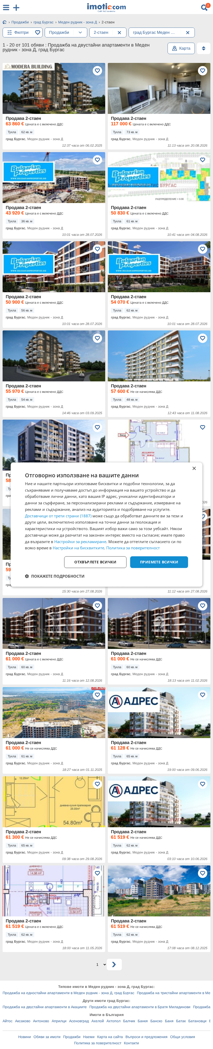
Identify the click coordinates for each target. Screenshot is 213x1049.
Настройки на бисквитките (78, 547)
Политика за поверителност (97, 1043)
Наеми (89, 1037)
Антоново (41, 1021)
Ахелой (97, 1021)
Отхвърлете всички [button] (95, 561)
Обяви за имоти (47, 1037)
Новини (24, 1037)
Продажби (72, 1037)
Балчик (129, 1021)
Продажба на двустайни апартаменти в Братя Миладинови (139, 1007)
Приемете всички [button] (159, 561)
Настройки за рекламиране (80, 541)
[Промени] (80, 32)
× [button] (194, 468)
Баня (169, 1021)
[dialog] (106, 524)
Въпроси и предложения (146, 1037)
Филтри (21, 32)
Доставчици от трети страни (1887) (58, 515)
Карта (184, 48)
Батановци (197, 1021)
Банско (156, 1021)
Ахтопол (113, 1021)
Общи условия (182, 1037)
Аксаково (22, 1021)
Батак (181, 1021)
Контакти (131, 1043)
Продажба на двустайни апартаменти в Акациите (45, 1007)
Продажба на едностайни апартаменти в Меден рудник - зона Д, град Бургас (68, 993)
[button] (54, 576)
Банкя (143, 1021)
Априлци (59, 1021)
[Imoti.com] (5, 22)
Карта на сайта (110, 1037)
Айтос (7, 1021)
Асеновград (79, 1021)
